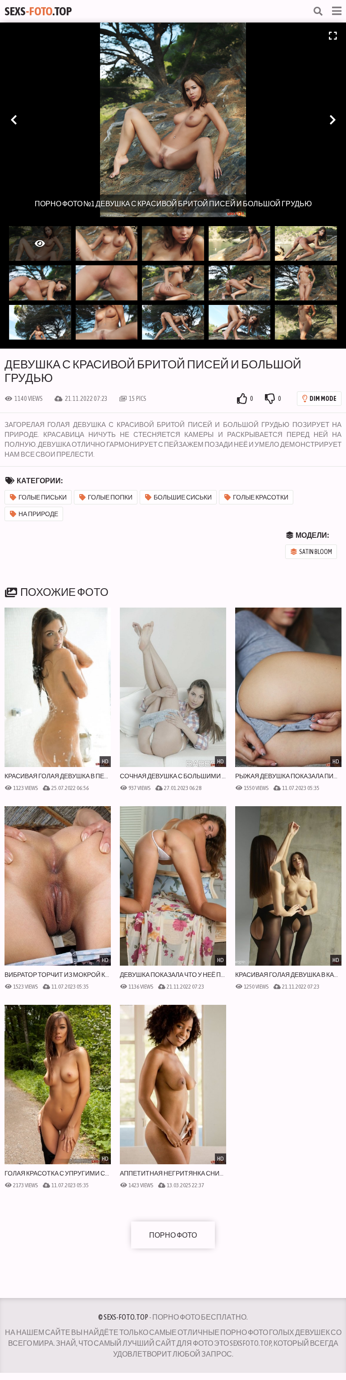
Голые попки (110, 497)
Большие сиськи (183, 497)
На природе (38, 514)
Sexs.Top (38, 11)
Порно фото (173, 1235)
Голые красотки (260, 497)
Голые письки (42, 497)
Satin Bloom (315, 551)
